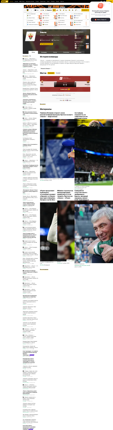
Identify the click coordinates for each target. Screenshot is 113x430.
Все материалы (44, 269)
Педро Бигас (56, 40)
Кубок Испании (26, 187)
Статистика (66, 52)
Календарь (44, 52)
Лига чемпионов (26, 126)
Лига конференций (31, 13)
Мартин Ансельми (46, 40)
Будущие (58, 73)
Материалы (78, 52)
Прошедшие (51, 73)
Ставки (37, 1)
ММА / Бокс (22, 1)
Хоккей (16, 1)
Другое (62, 1)
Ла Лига (77, 33)
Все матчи (84, 10)
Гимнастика (42, 1)
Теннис (57, 1)
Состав (55, 52)
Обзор (33, 52)
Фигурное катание (30, 1)
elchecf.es (42, 35)
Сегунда (24, 363)
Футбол (11, 1)
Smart (48, 1)
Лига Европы (30, 20)
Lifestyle (52, 1)
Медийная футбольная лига (82, 265)
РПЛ (23, 135)
